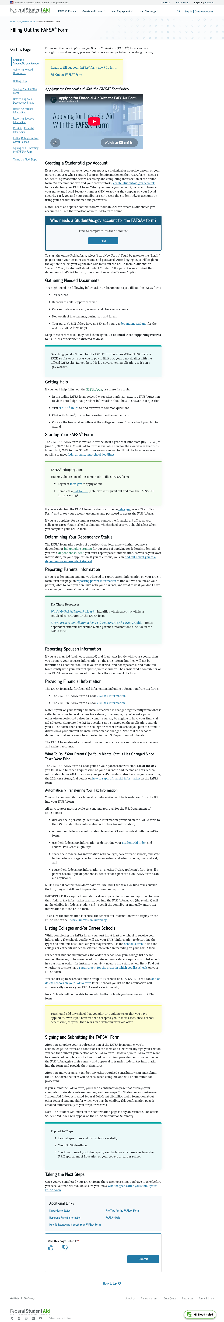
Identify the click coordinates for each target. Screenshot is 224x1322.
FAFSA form (94, 389)
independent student (78, 549)
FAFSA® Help (113, 1217)
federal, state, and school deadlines (91, 454)
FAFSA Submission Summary (87, 920)
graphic (96, 623)
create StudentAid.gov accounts (134, 183)
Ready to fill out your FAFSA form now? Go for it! (84, 67)
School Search (133, 944)
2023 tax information (111, 703)
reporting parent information (96, 581)
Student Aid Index (134, 843)
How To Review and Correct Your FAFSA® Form (75, 1224)
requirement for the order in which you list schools (113, 968)
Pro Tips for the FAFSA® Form (122, 1210)
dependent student (133, 324)
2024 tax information (111, 696)
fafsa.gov (76, 484)
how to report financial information (116, 778)
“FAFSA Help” (69, 408)
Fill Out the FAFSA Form (66, 74)
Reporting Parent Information (65, 1217)
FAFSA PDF (81, 491)
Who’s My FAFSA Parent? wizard (72, 611)
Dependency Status (60, 1210)
